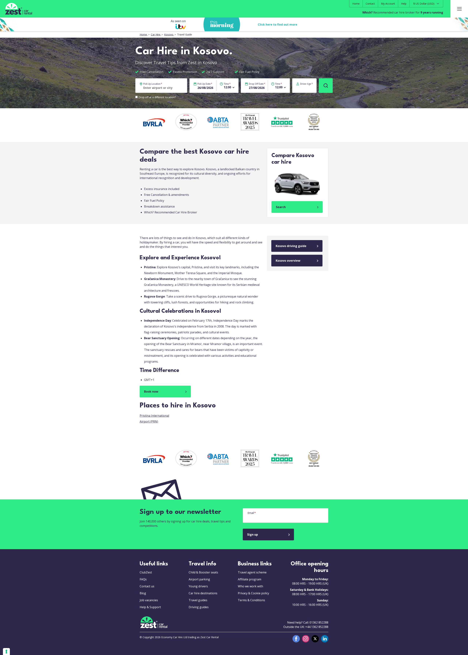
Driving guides (199, 607)
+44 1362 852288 (316, 627)
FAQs (143, 579)
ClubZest (146, 572)
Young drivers (198, 586)
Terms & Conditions (251, 600)
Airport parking (199, 579)
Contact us (147, 586)
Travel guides (198, 600)
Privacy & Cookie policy (253, 593)
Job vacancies (149, 600)
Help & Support (150, 607)
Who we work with (250, 586)
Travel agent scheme (252, 572)
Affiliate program (249, 579)
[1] (326, 85)
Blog (143, 593)
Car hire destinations (203, 593)
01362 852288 (319, 622)
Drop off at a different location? (157, 97)
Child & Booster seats (203, 572)
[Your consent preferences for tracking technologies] (6, 651)
